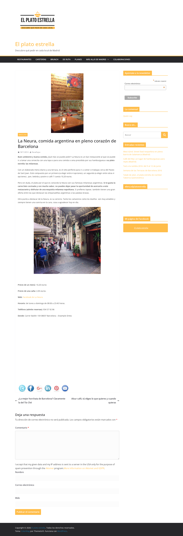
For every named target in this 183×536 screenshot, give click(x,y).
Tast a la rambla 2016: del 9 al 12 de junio (142, 166)
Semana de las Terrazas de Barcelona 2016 (142, 170)
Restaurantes (24, 59)
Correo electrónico (24, 485)
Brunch (54, 59)
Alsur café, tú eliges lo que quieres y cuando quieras (93, 400)
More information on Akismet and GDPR (84, 468)
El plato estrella (34, 44)
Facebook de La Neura (33, 297)
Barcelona (23, 135)
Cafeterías (41, 59)
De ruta (66, 59)
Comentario (22, 427)
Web (17, 498)
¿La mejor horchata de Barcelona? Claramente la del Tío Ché (41, 400)
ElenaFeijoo (36, 152)
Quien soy (127, 116)
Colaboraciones (121, 59)
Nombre (19, 472)
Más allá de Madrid (96, 59)
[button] (107, 59)
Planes (78, 59)
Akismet (50, 468)
